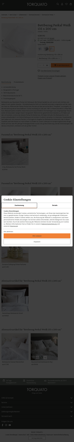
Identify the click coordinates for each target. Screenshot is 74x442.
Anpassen (37, 242)
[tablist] (37, 205)
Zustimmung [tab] (19, 205)
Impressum (14, 226)
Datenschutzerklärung (49, 224)
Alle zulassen (37, 236)
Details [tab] (54, 205)
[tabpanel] (37, 218)
